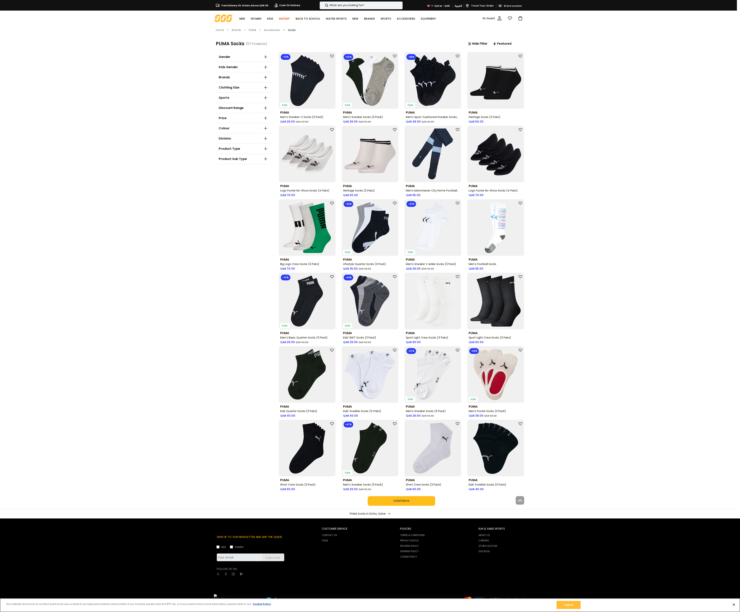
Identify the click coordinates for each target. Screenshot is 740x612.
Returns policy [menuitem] (409, 546)
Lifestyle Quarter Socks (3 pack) (364, 264)
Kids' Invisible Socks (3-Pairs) (362, 411)
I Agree (568, 605)
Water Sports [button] (336, 19)
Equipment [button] (428, 19)
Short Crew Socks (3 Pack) (298, 485)
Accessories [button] (406, 19)
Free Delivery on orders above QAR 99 (244, 5)
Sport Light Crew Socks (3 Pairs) (427, 337)
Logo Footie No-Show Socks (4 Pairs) (304, 190)
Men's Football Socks (482, 264)
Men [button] (242, 19)
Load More (401, 500)
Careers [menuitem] (483, 540)
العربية (458, 5)
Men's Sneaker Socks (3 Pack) (363, 117)
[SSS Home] (223, 18)
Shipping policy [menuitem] (409, 551)
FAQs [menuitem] (325, 540)
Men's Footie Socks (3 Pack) (487, 411)
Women (239, 547)
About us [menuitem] (484, 535)
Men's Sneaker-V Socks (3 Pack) (301, 117)
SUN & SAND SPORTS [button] (491, 528)
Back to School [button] (308, 19)
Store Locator (512, 6)
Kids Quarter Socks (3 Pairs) (298, 411)
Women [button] (256, 19)
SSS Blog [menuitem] (484, 551)
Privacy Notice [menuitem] (409, 540)
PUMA (252, 30)
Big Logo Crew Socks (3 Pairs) (299, 264)
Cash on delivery (289, 5)
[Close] (734, 604)
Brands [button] (369, 19)
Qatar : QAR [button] (442, 5)
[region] (370, 605)
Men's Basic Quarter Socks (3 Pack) (304, 337)
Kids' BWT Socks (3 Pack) (359, 337)
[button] (478, 44)
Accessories (272, 30)
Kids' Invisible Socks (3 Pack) (487, 485)
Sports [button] (386, 19)
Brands (236, 30)
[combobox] (361, 5)
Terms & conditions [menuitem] (412, 535)
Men (223, 547)
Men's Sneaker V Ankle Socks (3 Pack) (431, 264)
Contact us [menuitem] (329, 535)
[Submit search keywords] (323, 5)
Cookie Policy (262, 604)
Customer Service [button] (334, 528)
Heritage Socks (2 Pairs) (484, 117)
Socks (292, 30)
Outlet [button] (284, 19)
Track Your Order (482, 5)
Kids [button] (270, 19)
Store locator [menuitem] (487, 546)
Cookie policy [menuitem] (408, 556)
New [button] (355, 19)
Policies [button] (405, 528)
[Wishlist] (510, 18)
